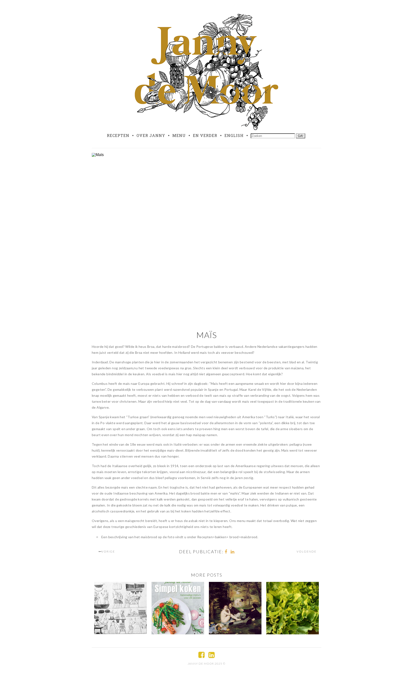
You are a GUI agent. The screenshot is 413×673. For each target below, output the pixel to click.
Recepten (118, 135)
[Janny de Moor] (206, 71)
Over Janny (150, 135)
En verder (205, 135)
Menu (179, 135)
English (234, 135)
